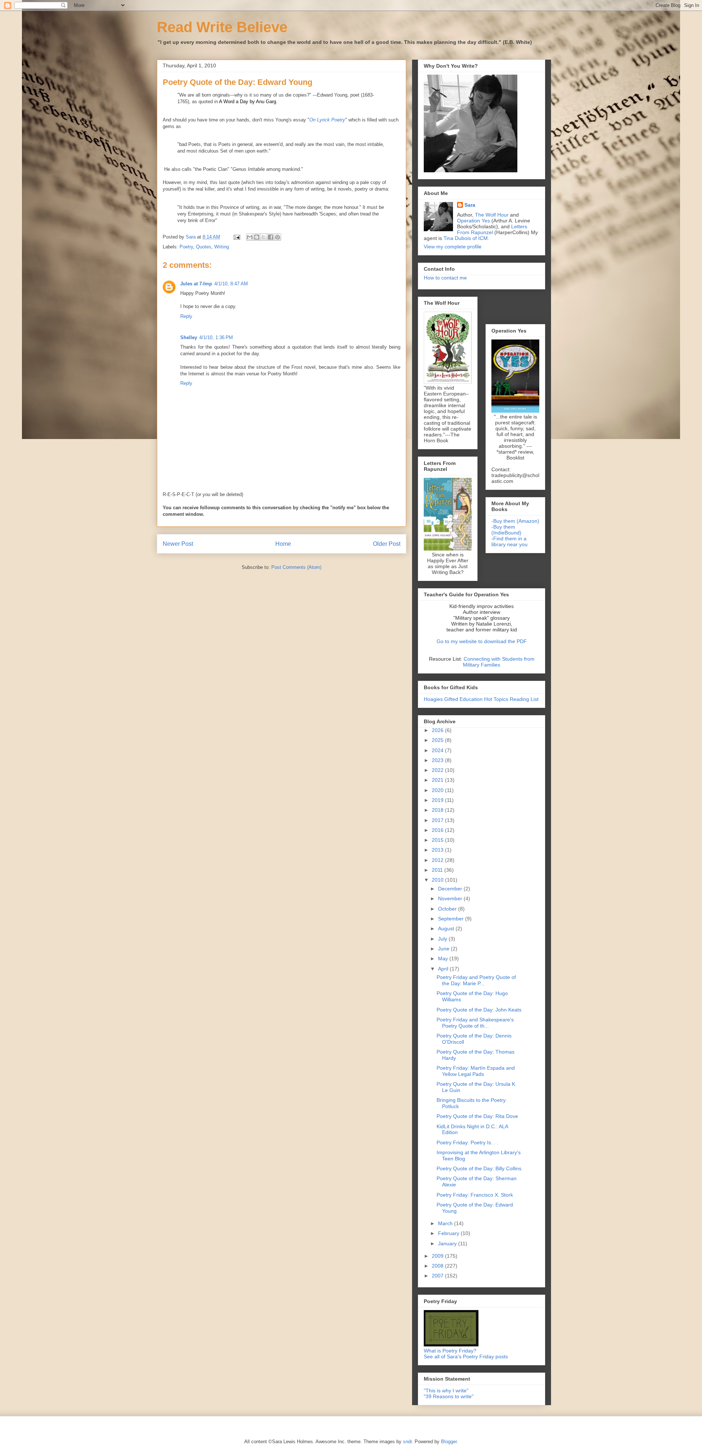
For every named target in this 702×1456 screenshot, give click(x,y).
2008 (438, 1266)
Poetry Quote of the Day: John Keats (479, 1010)
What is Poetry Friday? (450, 1351)
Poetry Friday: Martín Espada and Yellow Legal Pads (476, 1071)
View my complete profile (453, 246)
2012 (438, 860)
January (448, 1243)
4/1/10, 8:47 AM (231, 283)
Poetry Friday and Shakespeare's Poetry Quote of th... (475, 1023)
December (451, 889)
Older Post (386, 544)
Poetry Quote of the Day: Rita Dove (477, 1116)
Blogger (449, 1441)
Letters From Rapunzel (492, 229)
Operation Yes (473, 221)
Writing (221, 246)
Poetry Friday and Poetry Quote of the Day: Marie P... (476, 980)
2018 (438, 810)
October (448, 909)
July (443, 939)
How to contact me (445, 278)
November (451, 898)
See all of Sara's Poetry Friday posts (466, 1356)
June (444, 949)
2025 (438, 740)
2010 (438, 880)
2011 (438, 870)
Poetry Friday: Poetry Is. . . (467, 1142)
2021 (438, 780)
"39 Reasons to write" (448, 1396)
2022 (438, 770)
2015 (438, 840)
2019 (438, 800)
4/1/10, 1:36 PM (216, 337)
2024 (438, 750)
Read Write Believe (222, 27)
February (449, 1233)
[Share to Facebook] (270, 237)
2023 (438, 760)
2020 (438, 790)
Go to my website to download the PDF (482, 641)
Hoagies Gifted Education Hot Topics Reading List (481, 699)
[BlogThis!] (256, 237)
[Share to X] (263, 237)
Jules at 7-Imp (196, 283)
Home (283, 544)
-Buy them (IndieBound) (506, 530)
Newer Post (178, 544)
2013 (438, 850)
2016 (438, 830)
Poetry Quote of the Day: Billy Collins (479, 1168)
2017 (438, 820)
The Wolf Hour (492, 215)
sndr (407, 1441)
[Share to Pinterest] (277, 237)
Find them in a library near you (509, 541)
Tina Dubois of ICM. (466, 238)
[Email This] (249, 237)
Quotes (203, 246)
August (447, 928)
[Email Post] (236, 237)
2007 (438, 1276)
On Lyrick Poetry (327, 120)
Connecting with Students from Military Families (499, 662)
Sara (469, 205)
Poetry (186, 246)
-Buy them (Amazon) (515, 521)
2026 (438, 730)
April (444, 969)
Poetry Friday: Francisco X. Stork (475, 1195)
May (443, 958)
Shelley (188, 337)
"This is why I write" (446, 1390)
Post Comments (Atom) (296, 567)
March (446, 1223)
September (451, 919)
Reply (186, 316)
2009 (438, 1256)
